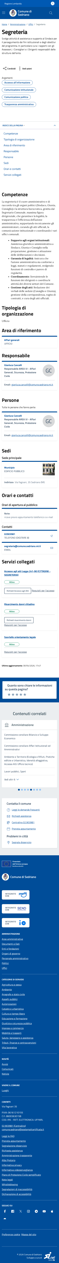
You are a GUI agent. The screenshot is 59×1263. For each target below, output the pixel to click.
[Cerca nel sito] (50, 13)
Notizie (5, 1074)
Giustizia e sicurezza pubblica (17, 1023)
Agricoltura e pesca (11, 984)
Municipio (9, 467)
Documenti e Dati (11, 944)
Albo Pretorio (8, 1160)
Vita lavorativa (9, 1047)
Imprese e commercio (13, 1028)
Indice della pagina (12, 125)
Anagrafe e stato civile (13, 994)
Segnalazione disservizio (14, 1146)
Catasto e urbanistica (13, 1009)
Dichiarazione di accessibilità (16, 1194)
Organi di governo (11, 953)
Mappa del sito (28, 1234)
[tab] (19, 790)
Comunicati (7, 1069)
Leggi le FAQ (8, 1136)
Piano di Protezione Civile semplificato (21, 1175)
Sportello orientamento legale (20, 637)
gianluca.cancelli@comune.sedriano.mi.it (32, 384)
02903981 (9, 534)
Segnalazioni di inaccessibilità (17, 1189)
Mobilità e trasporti (11, 1033)
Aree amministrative (12, 939)
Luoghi (5, 1090)
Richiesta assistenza (12, 1150)
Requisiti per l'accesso (43, 590)
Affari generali (11, 340)
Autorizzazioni (9, 1004)
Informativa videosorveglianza (17, 1170)
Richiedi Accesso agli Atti (18, 590)
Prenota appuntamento (14, 1141)
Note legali (7, 1179)
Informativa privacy (12, 1165)
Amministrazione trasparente (17, 1155)
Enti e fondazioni (10, 948)
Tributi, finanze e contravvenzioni (19, 1042)
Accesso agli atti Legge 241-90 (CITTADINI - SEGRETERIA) (27, 573)
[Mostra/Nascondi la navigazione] (3, 13)
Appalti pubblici (10, 999)
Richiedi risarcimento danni (19, 620)
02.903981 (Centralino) (14, 1126)
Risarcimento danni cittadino (19, 604)
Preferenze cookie (11, 1234)
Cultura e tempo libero (13, 1013)
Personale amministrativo (15, 958)
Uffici (4, 968)
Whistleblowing (10, 1184)
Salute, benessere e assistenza (17, 1038)
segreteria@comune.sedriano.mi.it (22, 546)
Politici (5, 963)
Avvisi (5, 1064)
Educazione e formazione (14, 1018)
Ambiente (7, 989)
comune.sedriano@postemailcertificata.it (23, 1129)
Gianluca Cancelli (13, 365)
